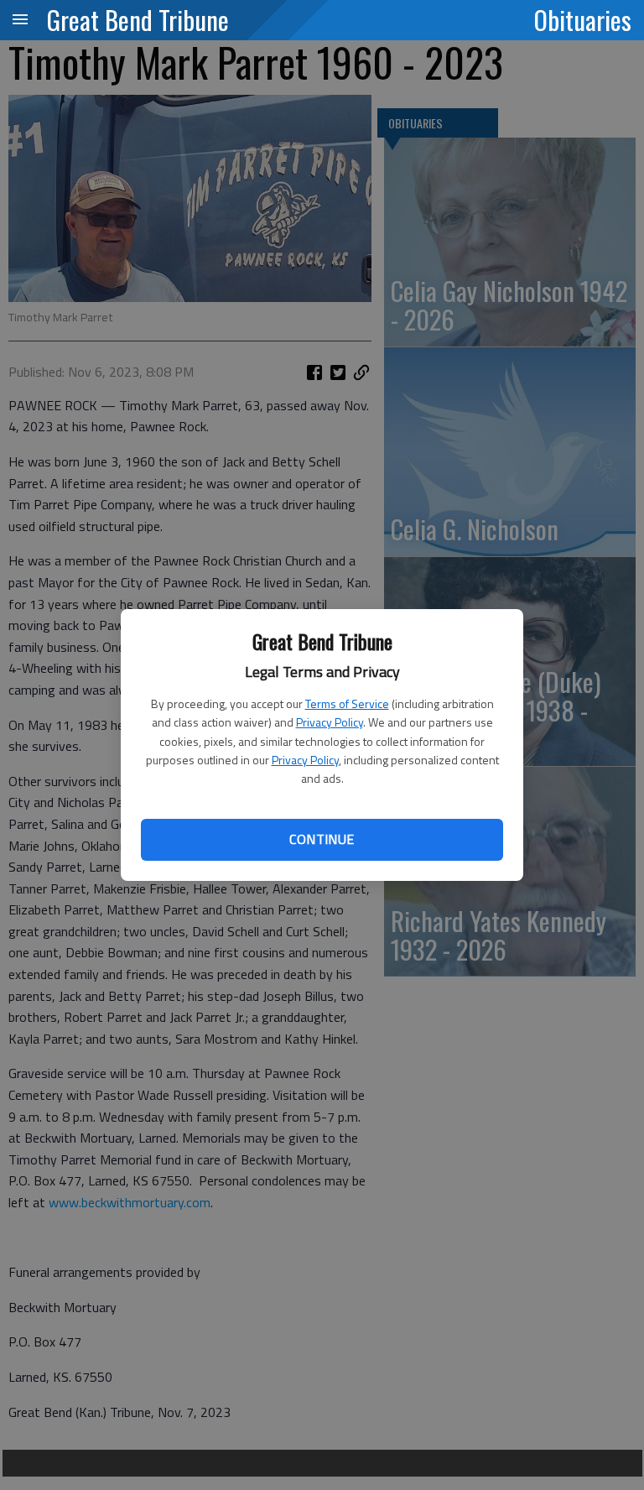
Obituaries (582, 19)
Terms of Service (347, 703)
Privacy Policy (329, 722)
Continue (321, 839)
